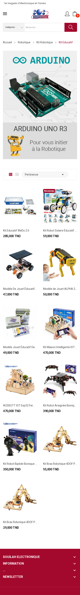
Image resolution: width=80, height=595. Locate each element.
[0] (74, 14)
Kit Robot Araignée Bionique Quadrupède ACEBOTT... (60, 405)
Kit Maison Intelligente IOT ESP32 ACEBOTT (60, 347)
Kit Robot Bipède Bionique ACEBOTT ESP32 (20, 463)
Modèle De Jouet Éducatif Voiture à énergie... (20, 288)
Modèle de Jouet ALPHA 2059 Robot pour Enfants (60, 288)
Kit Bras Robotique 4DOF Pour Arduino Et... (60, 463)
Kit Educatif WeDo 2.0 (16, 230)
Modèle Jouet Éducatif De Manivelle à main (20, 347)
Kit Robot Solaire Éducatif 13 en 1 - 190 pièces (60, 230)
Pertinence (45, 174)
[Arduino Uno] (40, 104)
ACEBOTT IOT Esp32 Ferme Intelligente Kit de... (20, 405)
